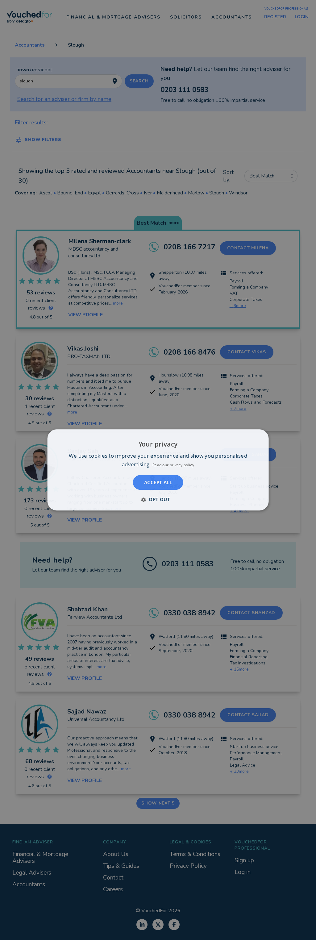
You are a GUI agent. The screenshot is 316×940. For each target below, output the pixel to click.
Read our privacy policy (173, 465)
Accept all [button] (158, 483)
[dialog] (158, 469)
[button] (158, 499)
